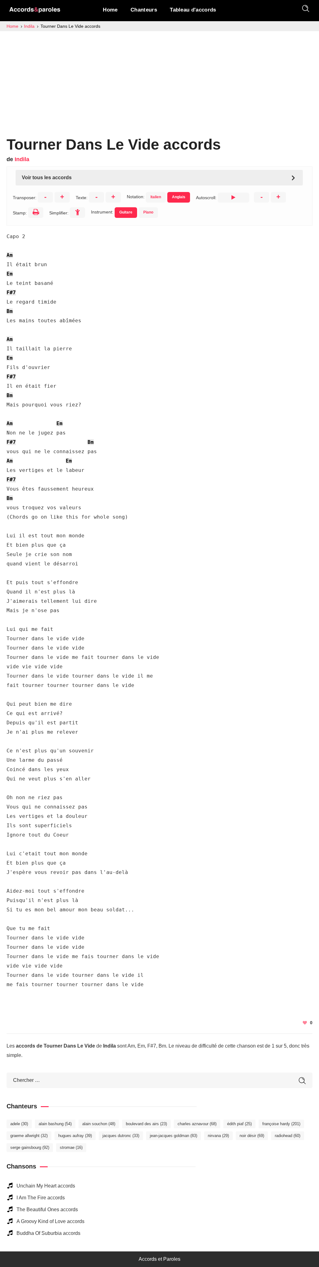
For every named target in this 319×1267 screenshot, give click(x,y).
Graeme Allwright (29, 1135)
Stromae (71, 1147)
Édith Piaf (239, 1123)
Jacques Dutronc (120, 1135)
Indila (22, 159)
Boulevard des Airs (146, 1123)
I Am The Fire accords (41, 1197)
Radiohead (287, 1135)
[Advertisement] (159, 78)
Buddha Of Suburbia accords (48, 1233)
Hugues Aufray (75, 1135)
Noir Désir (252, 1135)
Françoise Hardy (281, 1123)
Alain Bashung (55, 1123)
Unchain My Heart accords (46, 1185)
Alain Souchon (98, 1123)
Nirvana (218, 1135)
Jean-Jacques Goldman (173, 1135)
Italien (155, 197)
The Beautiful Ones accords (47, 1209)
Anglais (178, 197)
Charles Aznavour (197, 1123)
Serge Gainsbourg (29, 1147)
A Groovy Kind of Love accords (50, 1221)
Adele (19, 1123)
